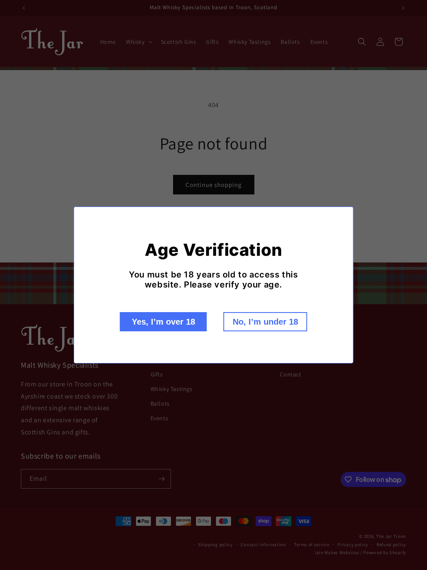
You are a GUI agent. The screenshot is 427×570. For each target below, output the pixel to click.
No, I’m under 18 (265, 321)
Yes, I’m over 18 (163, 321)
